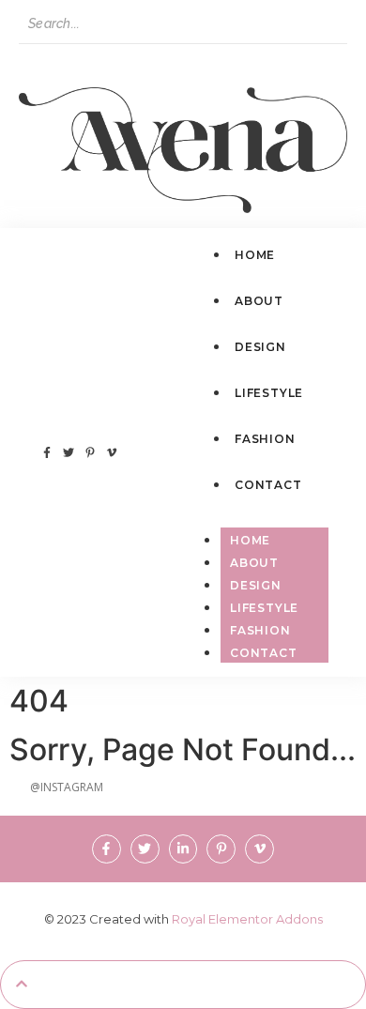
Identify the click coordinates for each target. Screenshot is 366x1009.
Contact (263, 653)
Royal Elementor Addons (247, 918)
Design (256, 585)
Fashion (260, 630)
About (254, 563)
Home (250, 540)
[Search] (36, 61)
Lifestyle (264, 608)
